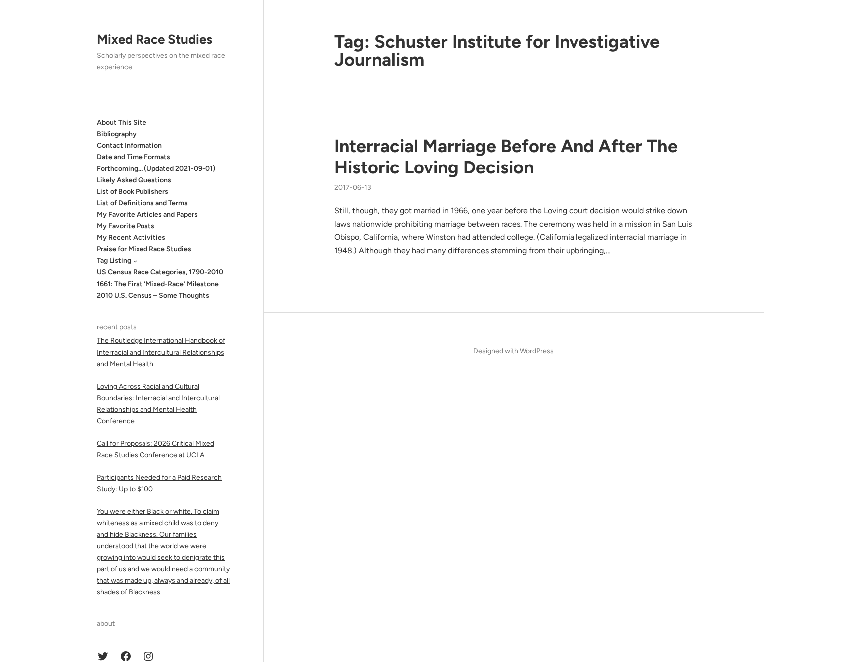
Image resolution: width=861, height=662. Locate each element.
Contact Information (129, 145)
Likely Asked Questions (134, 180)
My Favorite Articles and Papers (147, 214)
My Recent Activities (131, 237)
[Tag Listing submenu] (135, 261)
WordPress (537, 351)
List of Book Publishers (132, 191)
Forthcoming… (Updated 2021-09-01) (156, 169)
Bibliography (117, 134)
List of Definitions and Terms (142, 203)
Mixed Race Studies (154, 39)
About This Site (121, 122)
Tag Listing (114, 260)
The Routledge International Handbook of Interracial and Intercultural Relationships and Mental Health (161, 352)
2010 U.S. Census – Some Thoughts (153, 295)
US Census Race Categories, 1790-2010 (160, 272)
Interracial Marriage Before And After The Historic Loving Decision (506, 156)
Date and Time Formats (133, 157)
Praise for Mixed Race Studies (144, 249)
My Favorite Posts (125, 226)
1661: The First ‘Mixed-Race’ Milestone (158, 284)
